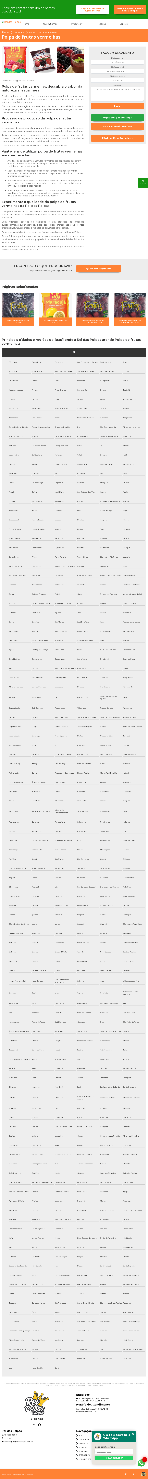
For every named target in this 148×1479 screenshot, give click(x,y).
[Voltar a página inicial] (11, 22)
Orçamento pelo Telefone (117, 126)
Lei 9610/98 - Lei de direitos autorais (90, 1385)
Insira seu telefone (105, 1447)
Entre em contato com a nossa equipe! (129, 10)
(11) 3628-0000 (10, 1435)
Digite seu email (117, 67)
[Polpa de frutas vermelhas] (15, 60)
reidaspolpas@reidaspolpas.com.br (18, 1441)
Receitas (101, 24)
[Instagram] (34, 1425)
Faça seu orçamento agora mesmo (92, 10)
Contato (124, 24)
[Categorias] (143, 24)
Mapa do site (84, 1459)
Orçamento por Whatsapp (117, 118)
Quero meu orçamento (98, 269)
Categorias (19, 32)
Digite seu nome (117, 58)
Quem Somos (50, 24)
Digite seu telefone (117, 76)
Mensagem (117, 85)
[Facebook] (39, 1425)
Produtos (76, 24)
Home (26, 24)
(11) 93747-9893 (9, 1438)
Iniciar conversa (114, 1458)
